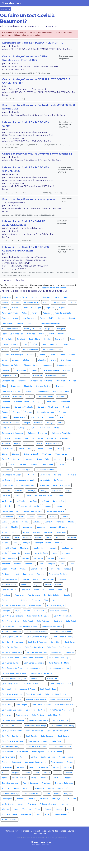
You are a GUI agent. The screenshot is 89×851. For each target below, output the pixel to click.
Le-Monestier (58, 501)
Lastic (28, 496)
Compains (6, 407)
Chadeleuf (42, 360)
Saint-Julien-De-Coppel (11, 699)
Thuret (55, 778)
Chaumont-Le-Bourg (61, 391)
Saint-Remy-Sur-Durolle (11, 736)
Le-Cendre (21, 501)
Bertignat (61, 328)
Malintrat (48, 522)
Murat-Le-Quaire (41, 553)
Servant (56, 767)
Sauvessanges (57, 762)
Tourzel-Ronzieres (30, 783)
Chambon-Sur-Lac (31, 365)
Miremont (72, 537)
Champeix (6, 370)
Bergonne (49, 328)
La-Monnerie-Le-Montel (25, 480)
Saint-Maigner (21, 705)
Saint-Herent (52, 678)
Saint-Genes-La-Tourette (34, 663)
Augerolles (50, 308)
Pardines (5, 574)
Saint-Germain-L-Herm (35, 668)
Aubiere (15, 308)
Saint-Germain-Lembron (59, 668)
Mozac (27, 553)
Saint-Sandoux (47, 736)
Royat (17, 611)
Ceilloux (42, 355)
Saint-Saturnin (63, 736)
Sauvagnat (16, 762)
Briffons (35, 344)
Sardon (34, 757)
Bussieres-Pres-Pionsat (52, 349)
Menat (16, 537)
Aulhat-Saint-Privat (10, 313)
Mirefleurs (59, 537)
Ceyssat (15, 360)
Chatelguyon (43, 391)
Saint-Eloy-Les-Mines (34, 647)
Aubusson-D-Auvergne (31, 308)
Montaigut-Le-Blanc (43, 543)
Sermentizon (43, 767)
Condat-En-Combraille (24, 407)
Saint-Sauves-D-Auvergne (12, 741)
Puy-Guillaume (34, 595)
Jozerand (22, 464)
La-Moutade (45, 480)
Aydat (42, 318)
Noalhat (62, 558)
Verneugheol (7, 799)
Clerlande (6, 402)
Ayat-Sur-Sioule (29, 318)
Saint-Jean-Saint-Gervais (55, 694)
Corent (66, 407)
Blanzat (61, 334)
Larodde (18, 496)
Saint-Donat (70, 642)
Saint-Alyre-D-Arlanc (58, 611)
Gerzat (59, 449)
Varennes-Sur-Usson (31, 793)
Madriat (25, 522)
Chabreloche (28, 360)
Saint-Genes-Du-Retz (10, 663)
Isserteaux (58, 459)
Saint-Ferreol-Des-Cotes (37, 652)
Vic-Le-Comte (8, 804)
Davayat (26, 422)
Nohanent (6, 564)
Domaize (38, 422)
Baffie (51, 318)
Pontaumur (25, 590)
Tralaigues (46, 783)
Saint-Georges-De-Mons (59, 663)
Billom (41, 334)
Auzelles (5, 318)
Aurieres (35, 313)
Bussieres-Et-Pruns (30, 349)
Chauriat (5, 396)
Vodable (59, 809)
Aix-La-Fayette (22, 297)
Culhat (41, 417)
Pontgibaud (39, 590)
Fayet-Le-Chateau (53, 443)
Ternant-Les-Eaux (19, 778)
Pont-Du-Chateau (9, 590)
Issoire (69, 459)
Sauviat (70, 762)
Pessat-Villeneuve (9, 584)
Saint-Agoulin (39, 611)
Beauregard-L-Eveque (11, 328)
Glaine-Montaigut (31, 454)
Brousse (65, 344)
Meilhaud (5, 537)
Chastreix (28, 386)
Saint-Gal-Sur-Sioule (10, 658)
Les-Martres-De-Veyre (55, 511)
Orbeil (4, 569)
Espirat (17, 443)
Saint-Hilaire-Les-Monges (34, 684)
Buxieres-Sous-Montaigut (12, 355)
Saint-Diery (55, 642)
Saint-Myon (6, 715)
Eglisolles (6, 438)
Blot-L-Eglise (7, 339)
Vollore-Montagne (9, 814)
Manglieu (60, 522)
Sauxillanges (7, 767)
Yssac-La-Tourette (9, 819)
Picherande (25, 584)
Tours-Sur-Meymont (10, 783)
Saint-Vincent (7, 752)
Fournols (39, 449)
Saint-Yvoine (22, 752)
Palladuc (67, 569)
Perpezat (25, 579)
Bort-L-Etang (34, 339)
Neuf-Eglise (38, 558)
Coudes (5, 412)
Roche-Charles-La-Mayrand (13, 605)
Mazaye (36, 532)
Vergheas (68, 793)
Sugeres (26, 772)
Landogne (44, 490)
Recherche (5, 9)
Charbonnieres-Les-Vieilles (41, 381)
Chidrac (30, 396)
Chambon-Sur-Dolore (11, 365)
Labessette (6, 490)
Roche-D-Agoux (35, 605)
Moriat (4, 553)
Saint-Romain (31, 736)
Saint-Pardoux (38, 715)
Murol (55, 553)
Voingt (69, 809)
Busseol (15, 349)
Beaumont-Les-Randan (50, 323)
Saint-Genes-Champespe (59, 658)
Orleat (43, 569)
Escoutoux (51, 438)
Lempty (59, 506)
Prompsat (62, 590)
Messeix (38, 537)
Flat (29, 449)
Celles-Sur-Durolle (57, 355)
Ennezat (17, 438)
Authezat (46, 313)
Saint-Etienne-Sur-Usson (12, 652)
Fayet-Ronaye (7, 449)
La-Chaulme (30, 475)
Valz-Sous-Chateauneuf (58, 788)
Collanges (37, 402)
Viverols (48, 809)
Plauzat (58, 584)
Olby (41, 564)
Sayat (31, 767)
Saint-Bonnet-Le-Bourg (27, 626)
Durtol (33, 428)
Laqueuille (6, 496)
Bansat (72, 318)
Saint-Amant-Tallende (63, 616)
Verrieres (31, 799)
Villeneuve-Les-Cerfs (49, 804)
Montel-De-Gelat (9, 548)
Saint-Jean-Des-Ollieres (11, 694)
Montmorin (38, 548)
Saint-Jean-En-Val (33, 694)
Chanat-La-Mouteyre (50, 370)
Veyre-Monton (70, 799)
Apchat (5, 302)
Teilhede (68, 772)
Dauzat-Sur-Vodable (10, 422)
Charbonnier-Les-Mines (55, 375)
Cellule (72, 355)
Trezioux (5, 788)
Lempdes (47, 506)
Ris (54, 600)
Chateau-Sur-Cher (43, 386)
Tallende (46, 772)
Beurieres (31, 334)
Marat (4, 527)
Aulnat (24, 313)
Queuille (67, 595)
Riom (46, 600)
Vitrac (37, 809)
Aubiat (4, 308)
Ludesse (65, 516)
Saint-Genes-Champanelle (33, 658)
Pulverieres (19, 595)
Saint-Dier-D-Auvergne (37, 642)
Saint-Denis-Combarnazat (12, 642)
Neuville (51, 558)
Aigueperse (6, 297)
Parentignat (28, 574)
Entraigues (29, 438)
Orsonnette (55, 569)
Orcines (23, 569)
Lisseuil (41, 516)
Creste (4, 417)
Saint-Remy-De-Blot (34, 731)
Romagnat (6, 611)
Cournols (28, 412)
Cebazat (30, 355)
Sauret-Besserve (66, 757)
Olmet (71, 564)
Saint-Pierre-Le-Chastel (38, 720)
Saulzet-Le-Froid (48, 757)
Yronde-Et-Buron (60, 814)
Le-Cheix (33, 501)
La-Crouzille (45, 475)
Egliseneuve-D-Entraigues (12, 433)
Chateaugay (60, 386)
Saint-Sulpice (57, 741)
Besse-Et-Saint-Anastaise (12, 334)
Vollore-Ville (26, 814)
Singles (5, 772)
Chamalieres (66, 360)
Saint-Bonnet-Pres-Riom (61, 631)
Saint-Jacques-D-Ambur (25, 689)
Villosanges (66, 804)
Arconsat (16, 302)
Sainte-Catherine (55, 752)
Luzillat (15, 522)
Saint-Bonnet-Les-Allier (11, 631)
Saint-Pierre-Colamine (57, 715)
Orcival (34, 569)
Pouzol (51, 590)
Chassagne (15, 386)
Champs (33, 370)
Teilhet (4, 778)
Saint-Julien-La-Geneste (36, 699)
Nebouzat (66, 553)
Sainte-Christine (8, 757)
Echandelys (45, 428)
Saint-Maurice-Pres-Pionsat (60, 710)
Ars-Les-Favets (58, 302)
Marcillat (14, 527)
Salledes (23, 757)
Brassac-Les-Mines (9, 344)
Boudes (47, 339)
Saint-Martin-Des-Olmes (65, 705)
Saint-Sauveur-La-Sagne (38, 741)
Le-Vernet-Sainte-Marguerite (27, 506)
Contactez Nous (12, 831)
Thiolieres (44, 778)
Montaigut (26, 543)
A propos (25, 831)
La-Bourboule (47, 464)
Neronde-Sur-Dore (9, 558)
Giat (68, 449)
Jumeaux (34, 464)
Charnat (72, 381)
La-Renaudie (59, 480)
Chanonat (67, 370)
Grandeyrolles (61, 454)
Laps (68, 490)
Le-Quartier (6, 506)
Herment (28, 459)
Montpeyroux (67, 548)
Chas (4, 386)
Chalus (53, 360)
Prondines (6, 595)
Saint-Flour (69, 652)
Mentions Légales (38, 831)
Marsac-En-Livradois (58, 527)
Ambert (35, 297)
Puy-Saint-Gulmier (51, 595)
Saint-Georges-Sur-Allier (12, 668)
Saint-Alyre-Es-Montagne (12, 616)
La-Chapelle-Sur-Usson (11, 475)
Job (3, 464)
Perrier (36, 579)
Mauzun (15, 532)
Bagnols (61, 318)
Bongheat (21, 339)
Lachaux (18, 490)
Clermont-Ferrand (21, 402)
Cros (32, 417)
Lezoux (21, 516)
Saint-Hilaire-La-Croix (11, 684)
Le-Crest (45, 501)
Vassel (47, 793)
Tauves (57, 772)
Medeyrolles (61, 532)
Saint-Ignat (6, 689)
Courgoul (16, 412)
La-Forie (57, 475)
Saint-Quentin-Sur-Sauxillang (62, 725)
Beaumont (32, 323)
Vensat (57, 793)
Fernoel (21, 449)
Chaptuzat (37, 375)
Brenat (24, 344)
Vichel (20, 804)
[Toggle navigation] (77, 3)
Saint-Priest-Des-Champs (35, 725)
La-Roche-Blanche (9, 485)
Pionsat (48, 584)
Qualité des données (57, 831)
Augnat (62, 308)
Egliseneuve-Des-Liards (37, 433)
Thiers (33, 778)
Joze (12, 464)
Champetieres (20, 370)
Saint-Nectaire (22, 715)
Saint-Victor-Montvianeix (60, 746)
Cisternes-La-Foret (45, 396)
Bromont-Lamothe (50, 344)
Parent (16, 574)
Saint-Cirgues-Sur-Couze (12, 637)
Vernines (20, 799)
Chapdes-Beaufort (9, 375)
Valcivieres (39, 788)
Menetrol (27, 537)
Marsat (5, 532)
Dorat (60, 422)
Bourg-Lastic (60, 339)
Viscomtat (26, 809)
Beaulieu (20, 323)
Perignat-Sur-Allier (9, 579)
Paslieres (40, 574)
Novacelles (29, 564)
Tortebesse (67, 778)
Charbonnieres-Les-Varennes (14, 381)
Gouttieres (46, 454)
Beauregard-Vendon (32, 328)
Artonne (72, 302)
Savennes (20, 767)
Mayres (26, 532)
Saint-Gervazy (36, 678)
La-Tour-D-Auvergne (61, 485)
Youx (47, 814)
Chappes (25, 375)
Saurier (5, 762)
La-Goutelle (7, 480)
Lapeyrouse (57, 490)
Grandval (17, 459)
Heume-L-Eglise (42, 459)
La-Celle (61, 464)
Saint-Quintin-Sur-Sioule (12, 731)
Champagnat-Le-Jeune (66, 365)
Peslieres (62, 579)
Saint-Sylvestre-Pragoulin (12, 746)
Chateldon (30, 391)
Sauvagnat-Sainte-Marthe (35, 762)
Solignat (15, 772)
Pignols (37, 584)
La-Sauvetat (44, 485)
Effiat (56, 428)
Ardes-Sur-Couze (31, 302)
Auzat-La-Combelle (63, 313)
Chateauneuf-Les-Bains (11, 391)
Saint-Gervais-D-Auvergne (41, 673)
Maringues (41, 527)
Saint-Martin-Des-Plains (12, 710)
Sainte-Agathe (38, 752)
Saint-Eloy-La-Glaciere (11, 647)
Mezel (48, 537)
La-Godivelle (70, 475)
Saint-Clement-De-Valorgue (64, 637)
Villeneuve (31, 804)
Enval (40, 438)
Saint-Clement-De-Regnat (37, 637)
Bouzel (72, 339)
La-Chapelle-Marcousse (45, 469)
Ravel (14, 600)
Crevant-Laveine (18, 417)
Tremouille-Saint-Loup (64, 783)
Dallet (61, 417)
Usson (16, 788)
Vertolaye (56, 799)
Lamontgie (31, 490)
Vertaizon (44, 799)
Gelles (49, 449)
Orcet (13, 569)
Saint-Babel (71, 621)
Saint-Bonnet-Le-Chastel (52, 626)
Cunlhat (51, 417)
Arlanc (45, 302)
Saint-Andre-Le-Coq (10, 621)
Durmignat (22, 428)
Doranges (50, 422)
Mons (15, 543)
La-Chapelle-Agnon (23, 469)
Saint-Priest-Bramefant (11, 725)
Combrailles (51, 402)
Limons (31, 516)
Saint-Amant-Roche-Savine (38, 616)
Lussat (4, 522)
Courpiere (63, 412)
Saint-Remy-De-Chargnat (57, 731)
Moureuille (16, 553)
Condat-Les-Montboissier (48, 407)
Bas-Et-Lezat (7, 323)
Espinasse (64, 438)
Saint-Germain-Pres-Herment (14, 673)
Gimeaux (15, 454)
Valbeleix (26, 788)
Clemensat (61, 396)
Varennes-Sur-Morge (10, 793)
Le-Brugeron (7, 501)
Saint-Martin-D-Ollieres (41, 705)
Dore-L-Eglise (7, 428)
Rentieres (36, 600)
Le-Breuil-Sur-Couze (43, 496)
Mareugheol (27, 527)
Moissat (5, 543)
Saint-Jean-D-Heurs (48, 689)
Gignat (4, 454)
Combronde (65, 402)
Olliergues (51, 564)
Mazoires (48, 532)
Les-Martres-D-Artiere (32, 511)
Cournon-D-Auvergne (45, 412)
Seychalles (67, 767)
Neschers (25, 558)
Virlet (16, 809)
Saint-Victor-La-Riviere (36, 746)
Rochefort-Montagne (55, 605)
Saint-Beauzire (8, 626)
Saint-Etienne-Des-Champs (58, 647)
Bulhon (4, 349)
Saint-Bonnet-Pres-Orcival (36, 631)
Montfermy (24, 548)
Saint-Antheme (43, 621)
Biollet (51, 334)
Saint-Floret (56, 652)
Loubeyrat (53, 516)
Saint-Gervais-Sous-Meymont (14, 678)
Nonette (17, 564)
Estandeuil (28, 443)
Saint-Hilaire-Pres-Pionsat (60, 684)
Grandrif (5, 459)
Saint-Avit (58, 621)
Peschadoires (48, 579)
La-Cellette (6, 469)
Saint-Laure (6, 705)
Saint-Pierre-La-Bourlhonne (13, 720)
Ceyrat (4, 360)
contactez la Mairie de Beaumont (53, 288)
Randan (5, 600)
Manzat (71, 522)
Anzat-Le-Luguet (61, 297)
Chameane (47, 365)
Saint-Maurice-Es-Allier (35, 710)
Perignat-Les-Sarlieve (58, 574)
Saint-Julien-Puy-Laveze (60, 699)
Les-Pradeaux (7, 516)
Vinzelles (5, 809)
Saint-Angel (28, 621)
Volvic (37, 814)
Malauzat (36, 522)
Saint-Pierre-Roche (60, 720)
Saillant (27, 611)
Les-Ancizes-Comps (10, 511)
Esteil (39, 443)
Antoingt (46, 297)
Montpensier (52, 548)
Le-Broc (59, 496)
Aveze (15, 318)
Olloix (62, 564)
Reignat (24, 600)
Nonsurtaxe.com (11, 3)
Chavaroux (17, 396)
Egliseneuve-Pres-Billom (61, 433)
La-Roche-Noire (27, 485)
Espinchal (6, 443)
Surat (37, 772)
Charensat (60, 381)
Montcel (58, 543)
